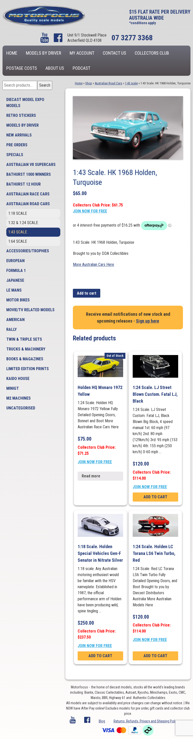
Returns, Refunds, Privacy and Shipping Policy (146, 721)
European (15, 260)
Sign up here (147, 321)
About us (54, 68)
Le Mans (14, 290)
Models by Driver (43, 53)
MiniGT (12, 388)
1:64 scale (17, 241)
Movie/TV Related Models (30, 309)
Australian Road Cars (28, 203)
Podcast (81, 68)
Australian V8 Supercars (31, 164)
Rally (11, 329)
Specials (14, 154)
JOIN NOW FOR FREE (90, 211)
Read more (91, 476)
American (15, 319)
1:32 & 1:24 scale (23, 222)
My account (82, 53)
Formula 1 (16, 270)
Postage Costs (21, 68)
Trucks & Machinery (25, 349)
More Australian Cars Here (93, 264)
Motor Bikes (18, 300)
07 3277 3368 (132, 37)
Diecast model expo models (25, 102)
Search (44, 85)
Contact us (114, 53)
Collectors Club (152, 53)
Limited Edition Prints (27, 368)
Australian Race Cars (28, 194)
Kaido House (17, 378)
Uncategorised (20, 408)
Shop (88, 83)
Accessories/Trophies (27, 251)
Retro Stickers (21, 115)
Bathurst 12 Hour (23, 184)
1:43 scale (17, 232)
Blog (102, 721)
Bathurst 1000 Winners (28, 174)
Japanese (15, 280)
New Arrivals (19, 135)
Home (11, 53)
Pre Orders (16, 145)
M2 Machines (18, 398)
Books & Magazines (24, 359)
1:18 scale (17, 213)
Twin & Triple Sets (24, 339)
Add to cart (86, 293)
